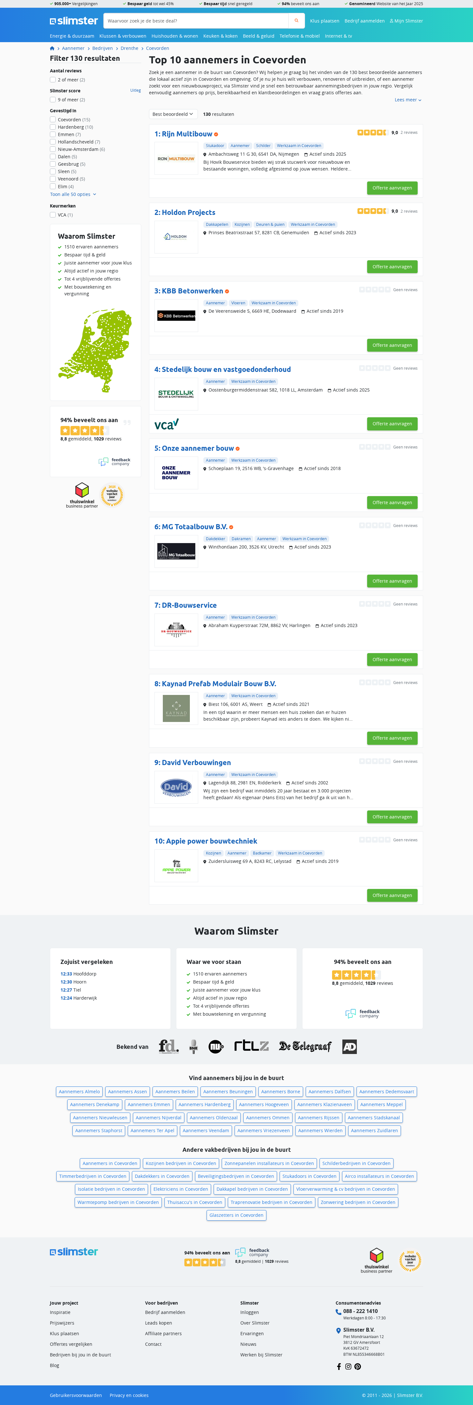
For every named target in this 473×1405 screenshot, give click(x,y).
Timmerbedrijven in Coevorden (92, 1176)
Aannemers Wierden (320, 1130)
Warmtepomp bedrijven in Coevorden (118, 1202)
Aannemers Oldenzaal (214, 1117)
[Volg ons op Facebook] (339, 1366)
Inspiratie (60, 1312)
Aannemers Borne (280, 1091)
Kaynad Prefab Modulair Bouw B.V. (219, 683)
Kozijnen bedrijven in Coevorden (181, 1163)
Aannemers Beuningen (228, 1091)
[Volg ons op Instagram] (348, 1366)
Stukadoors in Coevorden (310, 1176)
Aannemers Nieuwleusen (100, 1117)
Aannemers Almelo (79, 1091)
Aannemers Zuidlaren (374, 1130)
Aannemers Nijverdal (158, 1117)
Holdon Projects (189, 212)
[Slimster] (55, 48)
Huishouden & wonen (175, 36)
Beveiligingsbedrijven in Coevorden (236, 1176)
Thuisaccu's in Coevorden (194, 1202)
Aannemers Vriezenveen (263, 1130)
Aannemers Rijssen (318, 1117)
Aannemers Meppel (381, 1104)
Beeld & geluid (258, 36)
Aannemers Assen (127, 1091)
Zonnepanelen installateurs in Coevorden (269, 1163)
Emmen (69, 134)
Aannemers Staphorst (98, 1130)
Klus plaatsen (324, 21)
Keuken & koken (220, 36)
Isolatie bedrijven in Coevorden (111, 1189)
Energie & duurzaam (72, 36)
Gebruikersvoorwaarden (76, 1395)
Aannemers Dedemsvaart (386, 1091)
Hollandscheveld (79, 142)
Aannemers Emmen (149, 1104)
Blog (54, 1365)
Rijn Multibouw (187, 133)
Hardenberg (75, 127)
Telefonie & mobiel (300, 36)
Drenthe (129, 48)
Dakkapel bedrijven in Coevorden (252, 1189)
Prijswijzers (62, 1323)
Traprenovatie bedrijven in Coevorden (271, 1202)
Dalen (67, 156)
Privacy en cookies (129, 1395)
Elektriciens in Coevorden (180, 1189)
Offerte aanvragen (392, 188)
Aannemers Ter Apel (152, 1130)
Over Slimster (255, 1323)
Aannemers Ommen (268, 1117)
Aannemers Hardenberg (205, 1104)
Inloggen (249, 1312)
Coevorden (157, 48)
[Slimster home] (74, 20)
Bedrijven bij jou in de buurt (80, 1355)
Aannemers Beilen (175, 1091)
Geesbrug (71, 164)
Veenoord (71, 179)
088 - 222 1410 (360, 1311)
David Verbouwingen (196, 762)
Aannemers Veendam (206, 1130)
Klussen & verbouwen (122, 36)
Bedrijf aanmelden (365, 21)
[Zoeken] (296, 20)
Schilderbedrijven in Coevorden (356, 1163)
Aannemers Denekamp (94, 1104)
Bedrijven (102, 48)
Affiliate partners (163, 1333)
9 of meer (71, 100)
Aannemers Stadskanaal (374, 1117)
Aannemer (73, 48)
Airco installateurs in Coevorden (379, 1176)
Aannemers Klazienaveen (324, 1104)
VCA (65, 215)
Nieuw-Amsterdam (81, 149)
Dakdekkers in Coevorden (162, 1176)
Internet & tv (338, 36)
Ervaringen (252, 1333)
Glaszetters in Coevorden (236, 1215)
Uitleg (135, 90)
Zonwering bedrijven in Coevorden (358, 1202)
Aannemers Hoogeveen (264, 1104)
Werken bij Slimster (261, 1355)
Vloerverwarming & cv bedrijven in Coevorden (345, 1189)
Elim (66, 186)
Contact (153, 1344)
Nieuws (248, 1344)
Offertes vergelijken (71, 1344)
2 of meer (71, 80)
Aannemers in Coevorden (110, 1163)
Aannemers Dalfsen (330, 1091)
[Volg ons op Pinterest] (357, 1366)
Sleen (67, 171)
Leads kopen (158, 1323)
